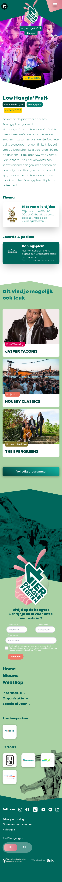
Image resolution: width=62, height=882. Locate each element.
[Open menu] (55, 4)
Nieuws (10, 676)
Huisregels (9, 829)
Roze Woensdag (15, 344)
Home (9, 669)
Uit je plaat (12, 394)
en (24, 847)
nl (10, 847)
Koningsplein (34, 104)
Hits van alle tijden (14, 104)
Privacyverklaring (13, 819)
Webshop (13, 683)
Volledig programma (31, 471)
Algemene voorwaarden (17, 824)
